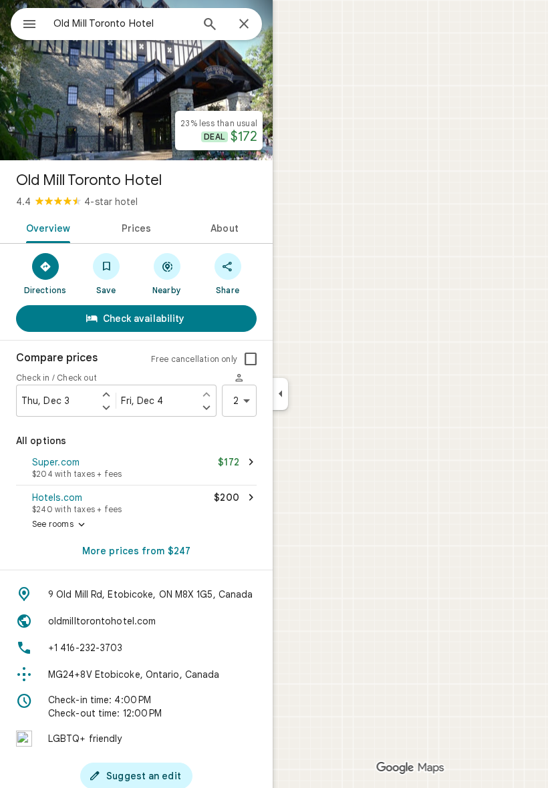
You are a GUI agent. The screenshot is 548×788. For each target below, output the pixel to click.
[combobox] (122, 23)
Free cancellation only (194, 359)
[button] (136, 469)
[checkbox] (251, 359)
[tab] (46, 227)
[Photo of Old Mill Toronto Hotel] (136, 80)
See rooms (60, 525)
